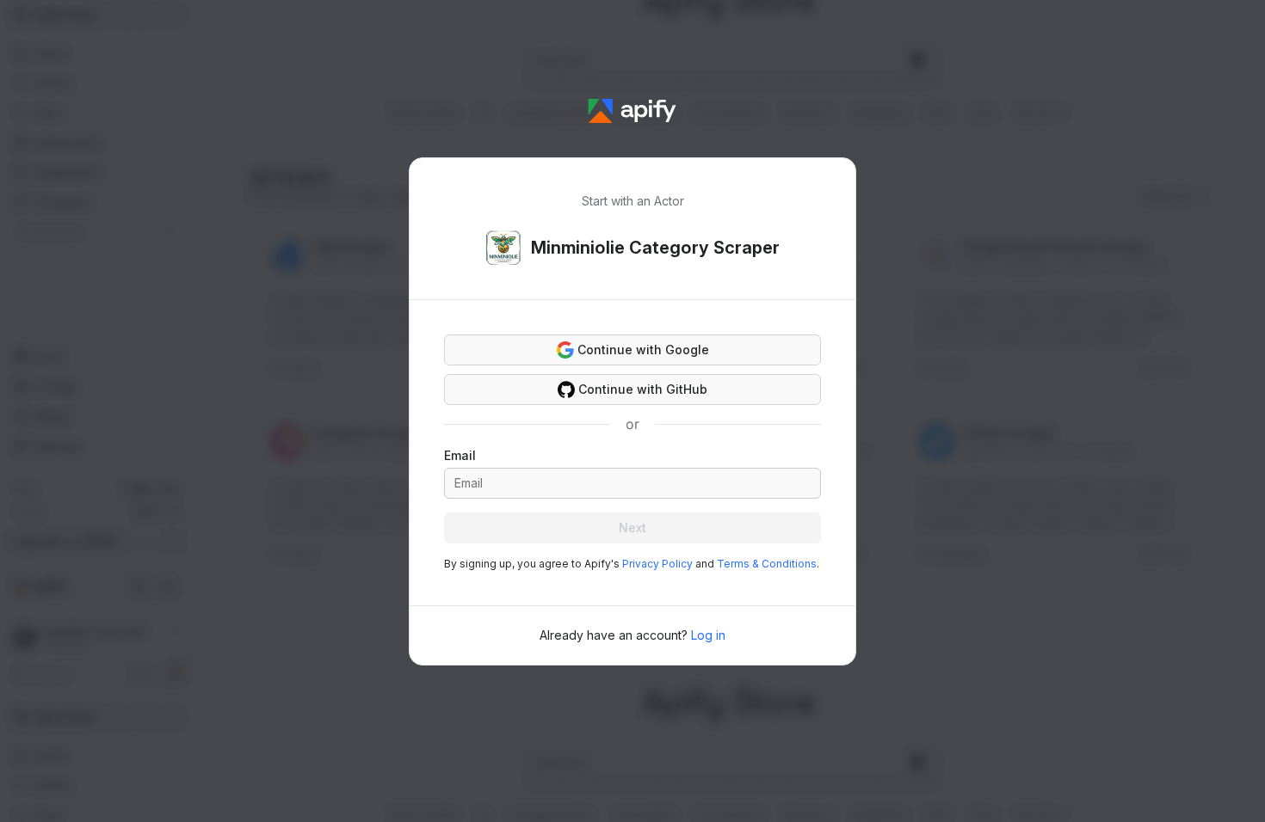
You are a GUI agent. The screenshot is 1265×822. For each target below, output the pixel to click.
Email (460, 455)
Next (632, 527)
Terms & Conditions (767, 563)
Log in (708, 635)
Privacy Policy (657, 563)
